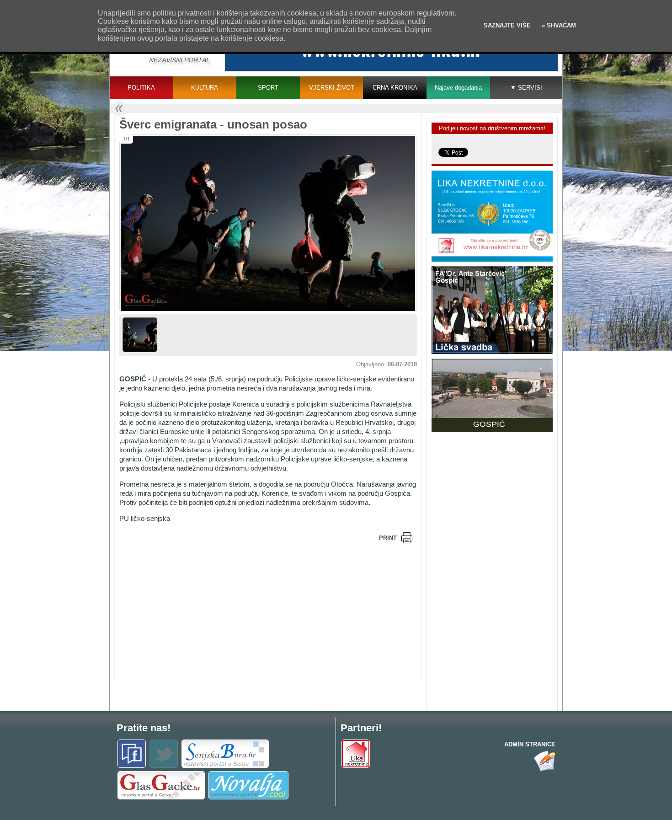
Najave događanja (458, 87)
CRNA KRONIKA (395, 87)
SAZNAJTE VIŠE (507, 25)
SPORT (268, 87)
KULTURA (204, 87)
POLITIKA (141, 87)
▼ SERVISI (526, 87)
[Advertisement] (192, 610)
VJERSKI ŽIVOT (331, 87)
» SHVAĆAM (558, 25)
